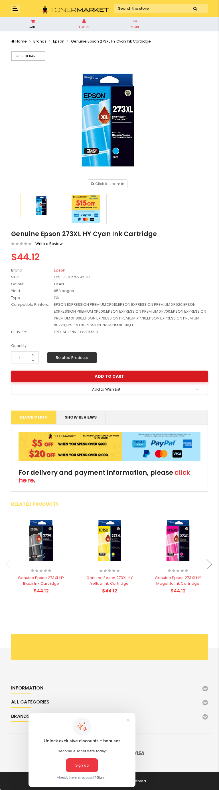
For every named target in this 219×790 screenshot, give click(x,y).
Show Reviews (81, 417)
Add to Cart (29, 562)
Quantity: (19, 345)
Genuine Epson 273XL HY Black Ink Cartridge (41, 580)
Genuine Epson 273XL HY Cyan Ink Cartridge (111, 41)
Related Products (72, 357)
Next (209, 564)
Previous (8, 564)
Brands (39, 41)
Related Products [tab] (35, 504)
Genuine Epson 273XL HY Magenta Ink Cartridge (178, 580)
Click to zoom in (109, 183)
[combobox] (148, 8)
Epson (58, 41)
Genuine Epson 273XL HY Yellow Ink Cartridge (109, 580)
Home (21, 41)
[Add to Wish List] (51, 563)
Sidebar (28, 56)
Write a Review (49, 243)
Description (34, 417)
